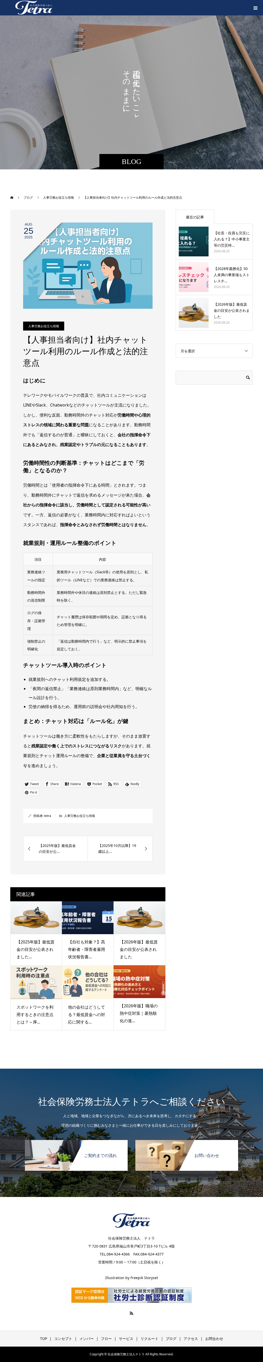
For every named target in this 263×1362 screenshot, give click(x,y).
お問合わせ (214, 1338)
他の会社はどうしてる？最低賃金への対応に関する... (86, 1014)
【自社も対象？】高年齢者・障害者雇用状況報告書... (86, 949)
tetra (47, 816)
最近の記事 (195, 217)
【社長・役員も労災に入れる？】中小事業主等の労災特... (232, 239)
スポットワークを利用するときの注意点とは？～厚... (34, 1014)
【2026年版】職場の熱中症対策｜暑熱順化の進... (139, 1013)
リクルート (149, 1338)
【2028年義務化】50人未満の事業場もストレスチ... (232, 274)
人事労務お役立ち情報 (43, 326)
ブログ (171, 1338)
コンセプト (63, 1338)
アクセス (191, 1338)
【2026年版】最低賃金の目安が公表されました (139, 949)
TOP (43, 1338)
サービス (126, 1338)
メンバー (86, 1338)
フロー (106, 1338)
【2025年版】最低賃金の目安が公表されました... (35, 949)
